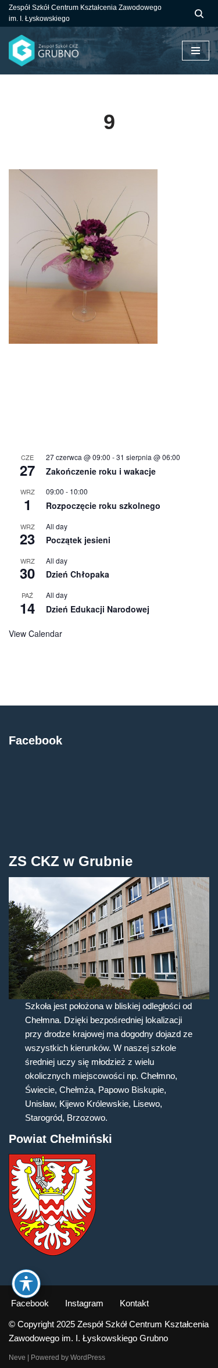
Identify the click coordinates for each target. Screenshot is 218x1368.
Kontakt (134, 1303)
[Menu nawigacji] (195, 50)
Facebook (30, 1303)
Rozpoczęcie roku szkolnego (103, 505)
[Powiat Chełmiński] (52, 1252)
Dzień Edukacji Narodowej (97, 609)
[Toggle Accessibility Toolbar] (26, 1284)
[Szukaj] (199, 13)
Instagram (84, 1303)
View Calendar (35, 633)
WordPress (87, 1357)
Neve (17, 1357)
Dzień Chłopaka (77, 574)
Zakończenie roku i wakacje (101, 471)
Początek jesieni (78, 540)
